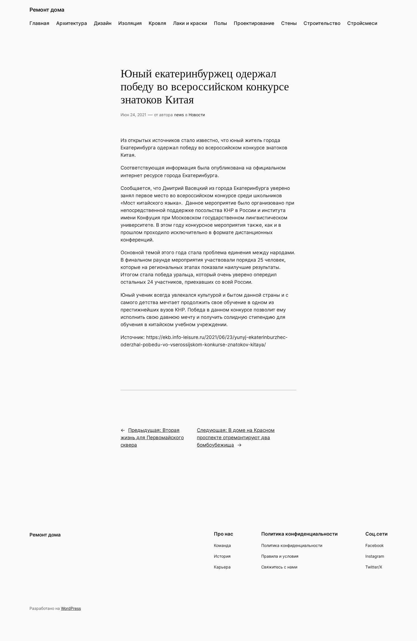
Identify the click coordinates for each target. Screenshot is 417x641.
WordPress (71, 608)
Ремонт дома (47, 9)
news (179, 114)
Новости (197, 114)
